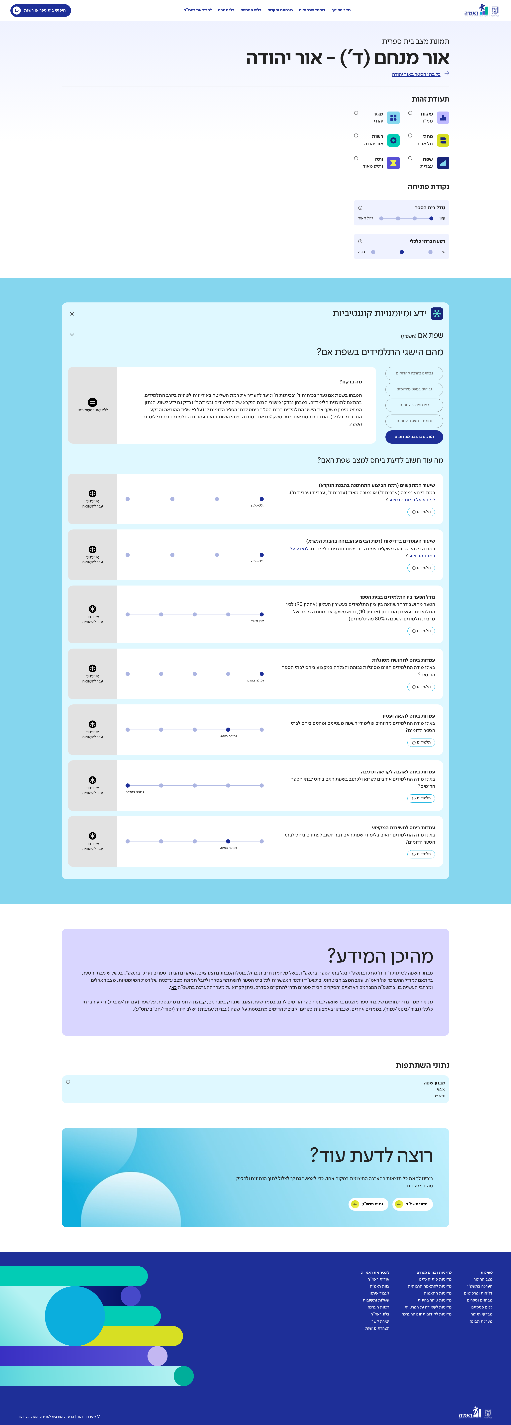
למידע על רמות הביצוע (412, 500)
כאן (173, 987)
